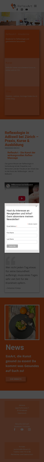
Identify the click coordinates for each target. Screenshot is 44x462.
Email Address (12, 226)
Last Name (10, 239)
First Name (10, 232)
